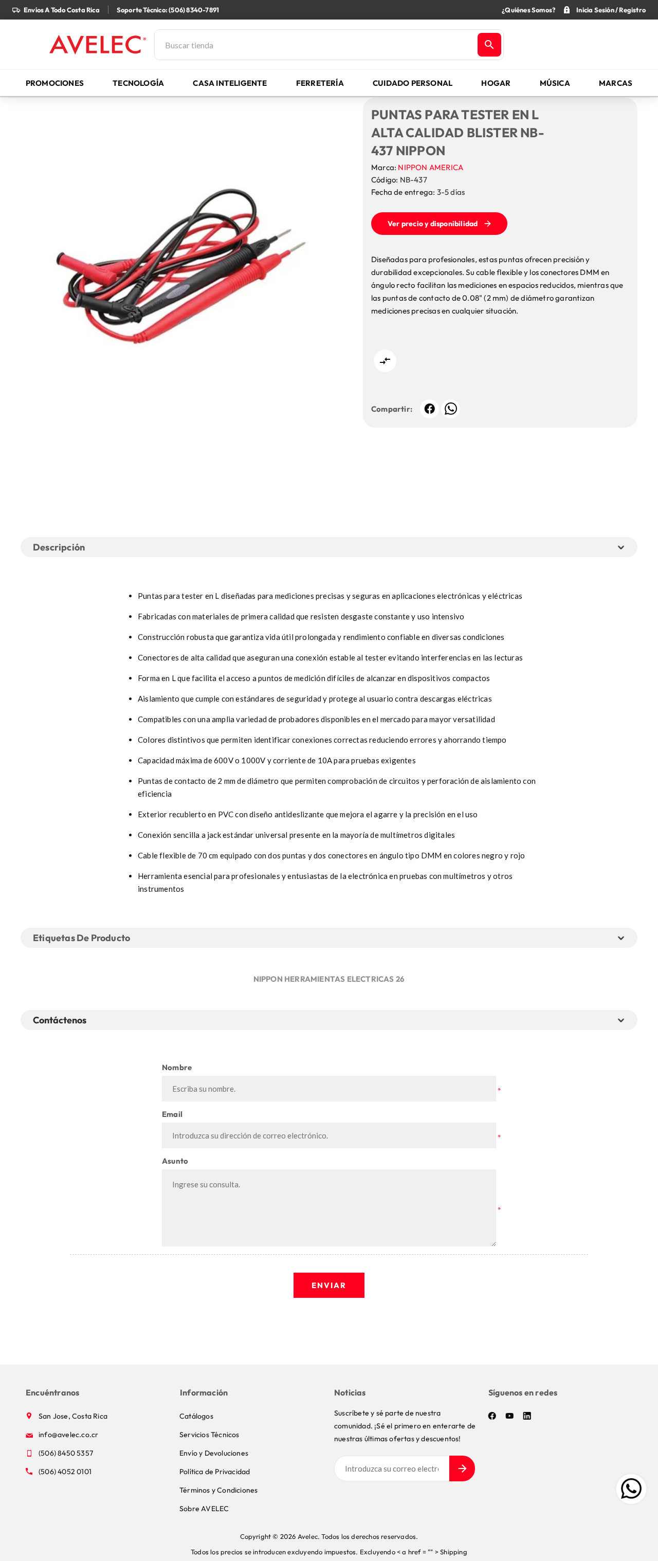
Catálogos (196, 1416)
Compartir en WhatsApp (450, 408)
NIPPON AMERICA (430, 167)
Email (172, 1114)
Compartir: (391, 409)
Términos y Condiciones (218, 1490)
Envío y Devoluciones (213, 1453)
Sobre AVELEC (204, 1508)
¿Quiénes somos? (528, 10)
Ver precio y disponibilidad (433, 223)
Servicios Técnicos (209, 1434)
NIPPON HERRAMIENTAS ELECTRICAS (323, 979)
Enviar (329, 1285)
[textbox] (315, 45)
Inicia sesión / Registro (611, 10)
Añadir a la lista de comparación (385, 361)
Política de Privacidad (214, 1471)
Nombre (177, 1067)
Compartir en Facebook (429, 408)
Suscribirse (462, 1468)
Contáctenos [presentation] (59, 1020)
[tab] (61, 1020)
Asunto (175, 1161)
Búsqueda (489, 45)
